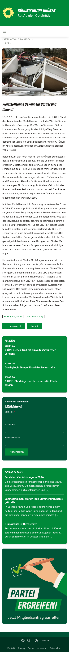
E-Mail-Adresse (13, 437)
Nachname (11, 424)
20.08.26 (10, 346)
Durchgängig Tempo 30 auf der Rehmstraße (30, 367)
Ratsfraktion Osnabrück (16, 39)
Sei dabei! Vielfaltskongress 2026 (24, 477)
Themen (6, 42)
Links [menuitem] (43, 640)
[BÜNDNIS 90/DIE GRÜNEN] (8, 13)
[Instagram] (29, 640)
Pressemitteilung (34, 316)
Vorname (10, 411)
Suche (31, 648)
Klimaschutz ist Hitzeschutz (21, 524)
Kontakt (11, 648)
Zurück (34, 326)
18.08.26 (10, 363)
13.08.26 (10, 377)
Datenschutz (56, 648)
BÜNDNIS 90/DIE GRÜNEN (37, 10)
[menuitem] (11, 648)
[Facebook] (23, 640)
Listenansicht (13, 326)
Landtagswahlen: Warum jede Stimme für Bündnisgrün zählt (34, 500)
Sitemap (22, 648)
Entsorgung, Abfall (13, 316)
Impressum (41, 648)
